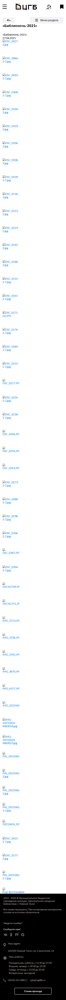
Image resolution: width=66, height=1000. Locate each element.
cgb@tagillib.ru (38, 980)
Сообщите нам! (12, 929)
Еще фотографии (13, 891)
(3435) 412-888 (16, 980)
